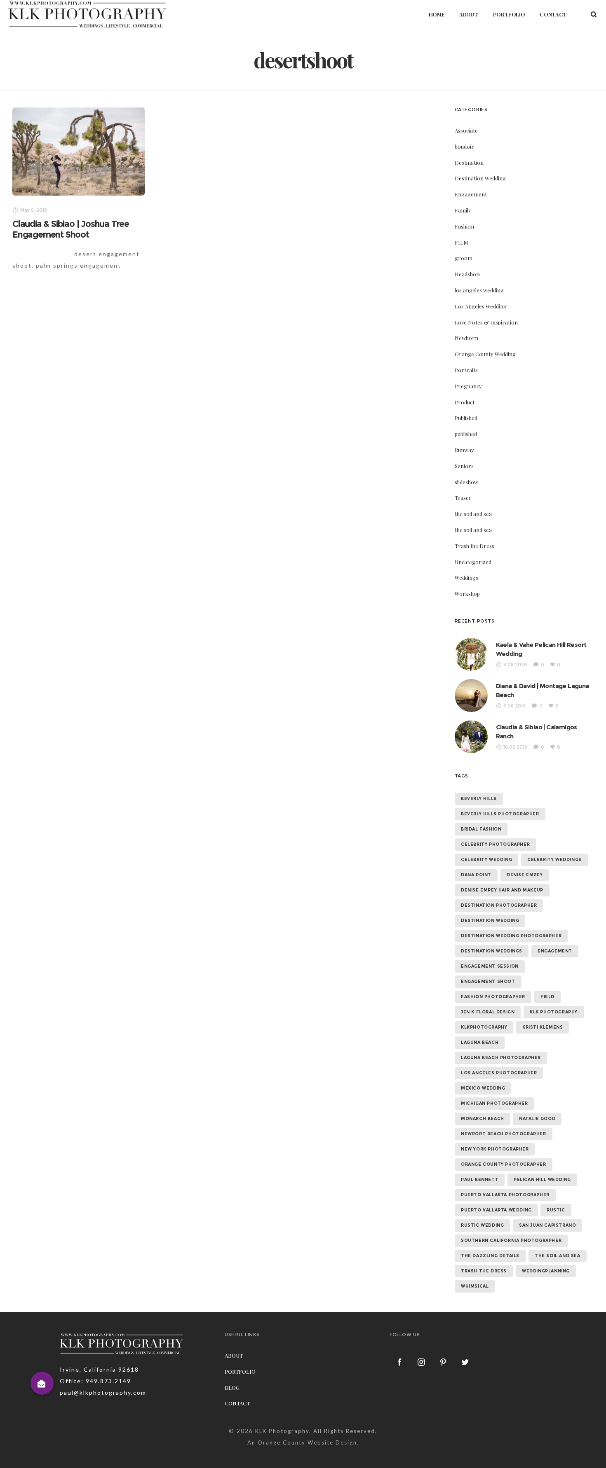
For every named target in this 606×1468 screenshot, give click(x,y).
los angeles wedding (479, 290)
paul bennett (479, 1179)
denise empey (525, 875)
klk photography (554, 1012)
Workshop (467, 593)
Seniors (464, 465)
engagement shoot (488, 981)
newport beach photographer (503, 1134)
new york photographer (495, 1149)
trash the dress (484, 1271)
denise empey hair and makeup (502, 890)
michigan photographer (494, 1103)
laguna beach (479, 1042)
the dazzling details (490, 1255)
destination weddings (491, 951)
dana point (476, 875)
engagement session (490, 966)
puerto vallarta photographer (505, 1194)
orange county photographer (503, 1164)
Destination (469, 162)
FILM (461, 242)
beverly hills (479, 798)
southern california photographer (511, 1240)
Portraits (466, 369)
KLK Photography (282, 1431)
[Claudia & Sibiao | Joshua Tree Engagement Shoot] (78, 151)
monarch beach (482, 1118)
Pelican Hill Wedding (542, 1179)
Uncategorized (473, 561)
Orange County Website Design (307, 1442)
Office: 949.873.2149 (95, 1380)
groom (463, 257)
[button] (42, 1383)
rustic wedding (482, 1225)
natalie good (537, 1118)
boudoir (464, 146)
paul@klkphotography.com (103, 1392)
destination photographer (499, 905)
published (466, 433)
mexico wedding (483, 1088)
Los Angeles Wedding (481, 306)
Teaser (463, 497)
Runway (464, 449)
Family (463, 210)
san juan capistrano (547, 1225)
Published (466, 417)
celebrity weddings (554, 859)
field (547, 996)
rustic (556, 1210)
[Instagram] (421, 1361)
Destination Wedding (480, 178)
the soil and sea (473, 513)
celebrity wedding (486, 859)
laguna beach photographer (501, 1057)
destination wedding (490, 920)
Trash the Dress (474, 545)
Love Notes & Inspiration (486, 322)
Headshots (468, 274)
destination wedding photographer (511, 935)
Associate (466, 130)
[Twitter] (465, 1361)
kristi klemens (542, 1027)
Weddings (466, 577)
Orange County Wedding (485, 353)
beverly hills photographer (500, 814)
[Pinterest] (443, 1361)
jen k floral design (487, 1012)
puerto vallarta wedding (496, 1210)
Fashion (464, 226)
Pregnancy (468, 386)
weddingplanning (546, 1271)
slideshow (466, 481)
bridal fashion (481, 829)
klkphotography (484, 1027)
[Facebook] (400, 1361)
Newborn (466, 337)
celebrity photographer (495, 844)
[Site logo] (87, 14)
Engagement (471, 194)
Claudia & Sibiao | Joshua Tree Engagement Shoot (70, 229)
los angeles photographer (499, 1073)
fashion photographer (493, 996)
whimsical (475, 1286)
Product (464, 402)
